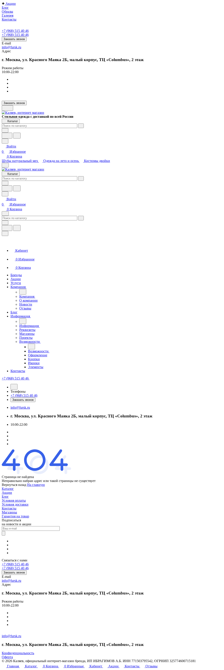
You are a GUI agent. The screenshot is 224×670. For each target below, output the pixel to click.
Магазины (9, 512)
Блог (5, 496)
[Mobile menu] (5, 213)
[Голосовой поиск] (7, 136)
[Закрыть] (5, 233)
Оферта (7, 657)
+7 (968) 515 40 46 (15, 31)
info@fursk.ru (11, 47)
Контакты (9, 508)
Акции (7, 492)
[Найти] (17, 136)
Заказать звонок (14, 39)
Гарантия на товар (15, 516)
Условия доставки (15, 504)
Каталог (8, 489)
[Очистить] (81, 125)
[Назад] (22, 292)
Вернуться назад (14, 485)
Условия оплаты (14, 500)
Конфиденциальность (18, 653)
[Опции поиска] (5, 130)
